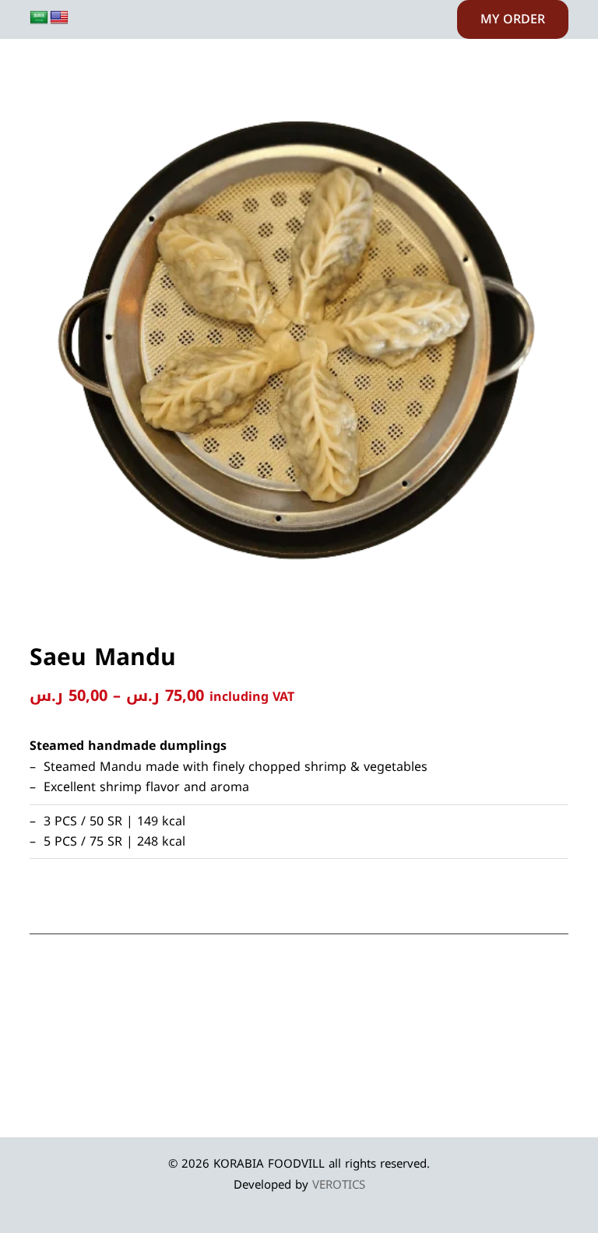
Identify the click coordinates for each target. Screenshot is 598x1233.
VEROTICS (338, 1185)
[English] (59, 18)
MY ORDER (512, 19)
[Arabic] (39, 18)
